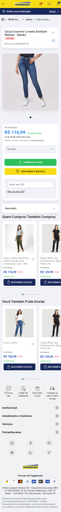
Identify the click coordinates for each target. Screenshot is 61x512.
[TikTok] (49, 452)
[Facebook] (30, 443)
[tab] (22, 294)
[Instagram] (12, 443)
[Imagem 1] (30, 117)
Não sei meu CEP (16, 191)
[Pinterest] (11, 452)
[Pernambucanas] (22, 4)
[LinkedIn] (30, 452)
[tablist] (30, 293)
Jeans (28, 19)
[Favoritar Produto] (53, 32)
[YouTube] (49, 443)
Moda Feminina (14, 19)
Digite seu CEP (16, 184)
